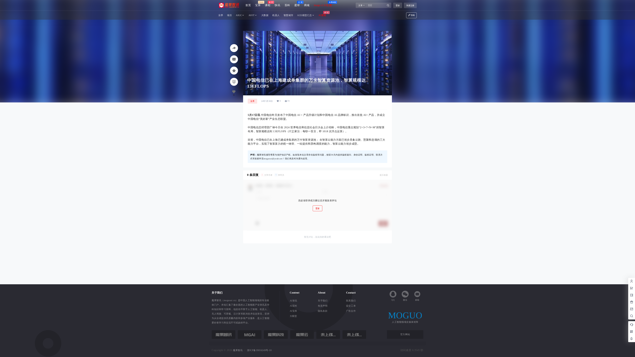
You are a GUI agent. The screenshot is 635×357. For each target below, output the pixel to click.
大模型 (293, 316)
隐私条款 (322, 311)
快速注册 (410, 5)
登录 (398, 5)
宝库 (258, 4)
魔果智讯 (237, 350)
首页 (248, 5)
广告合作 (351, 311)
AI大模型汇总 (304, 15)
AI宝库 (293, 311)
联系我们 (351, 300)
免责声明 (322, 306)
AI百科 (293, 306)
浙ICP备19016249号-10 (259, 350)
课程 (267, 4)
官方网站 (405, 334)
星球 (297, 4)
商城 (307, 5)
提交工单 (351, 306)
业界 (252, 101)
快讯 (277, 5)
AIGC (239, 15)
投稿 (413, 15)
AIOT (251, 15)
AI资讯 (293, 300)
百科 (287, 5)
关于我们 (322, 300)
